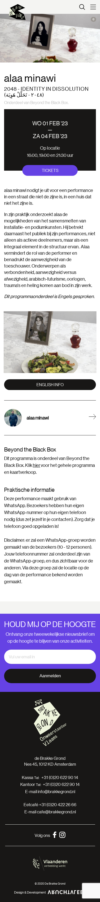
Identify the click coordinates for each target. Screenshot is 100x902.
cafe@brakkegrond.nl (56, 811)
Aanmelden (50, 675)
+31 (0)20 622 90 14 (59, 777)
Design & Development (30, 892)
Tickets (50, 170)
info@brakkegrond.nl (56, 791)
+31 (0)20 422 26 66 (57, 804)
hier (36, 465)
